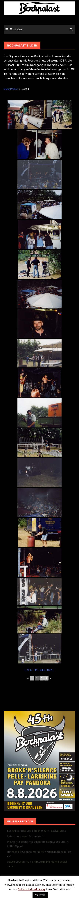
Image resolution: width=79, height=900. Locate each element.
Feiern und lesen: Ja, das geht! (25, 836)
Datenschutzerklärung (32, 889)
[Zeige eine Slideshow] (39, 670)
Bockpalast (11, 88)
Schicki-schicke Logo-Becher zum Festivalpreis (36, 830)
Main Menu (16, 29)
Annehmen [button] (40, 895)
